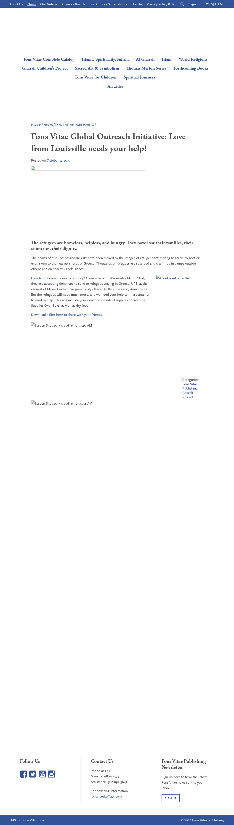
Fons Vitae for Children (95, 77)
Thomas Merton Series (146, 68)
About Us (16, 3)
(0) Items (216, 3)
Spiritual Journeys (139, 77)
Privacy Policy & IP (160, 3)
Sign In (194, 3)
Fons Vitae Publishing (115, 31)
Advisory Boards (73, 3)
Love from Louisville (46, 277)
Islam (166, 59)
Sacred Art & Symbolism (97, 68)
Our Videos (48, 3)
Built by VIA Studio (31, 819)
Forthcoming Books (190, 68)
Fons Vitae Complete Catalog (49, 59)
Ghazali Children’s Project (45, 68)
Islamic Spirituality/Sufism (105, 59)
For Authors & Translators (108, 3)
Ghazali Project (187, 394)
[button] (182, 3)
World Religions (193, 59)
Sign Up (170, 798)
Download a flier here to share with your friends (66, 314)
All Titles (115, 86)
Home (36, 124)
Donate (137, 3)
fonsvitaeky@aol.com (106, 796)
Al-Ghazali (145, 59)
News (31, 3)
